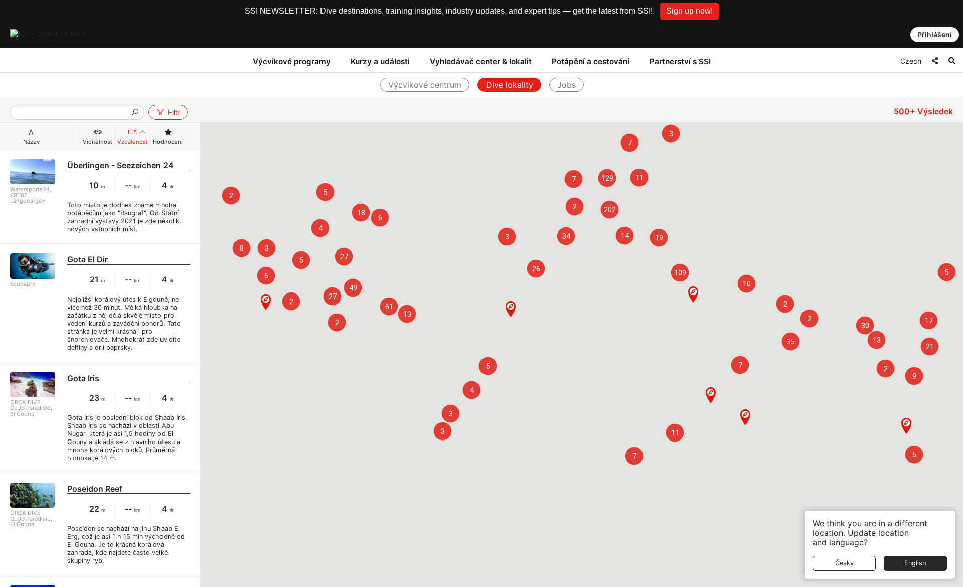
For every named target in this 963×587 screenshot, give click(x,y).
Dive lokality (509, 85)
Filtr (174, 112)
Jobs (566, 85)
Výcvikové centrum (424, 85)
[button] (689, 11)
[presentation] (73, 113)
